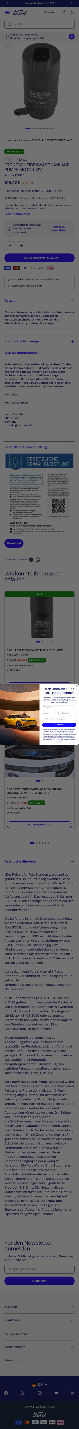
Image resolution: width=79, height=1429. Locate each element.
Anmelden (59, 725)
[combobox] (58, 719)
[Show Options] (74, 719)
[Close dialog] (77, 686)
